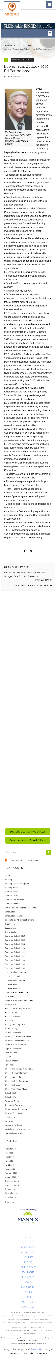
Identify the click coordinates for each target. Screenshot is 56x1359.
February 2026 (11, 1173)
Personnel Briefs (12, 1101)
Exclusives (9, 996)
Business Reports (12, 904)
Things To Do (28, 1252)
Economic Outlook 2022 (15, 952)
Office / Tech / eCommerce (16, 1081)
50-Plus (8, 876)
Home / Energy (11, 1029)
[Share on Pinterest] (31, 551)
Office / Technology (13, 1085)
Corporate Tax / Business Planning (19, 920)
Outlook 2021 (10, 1097)
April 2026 (9, 1165)
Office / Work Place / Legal (16, 1089)
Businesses (28, 1277)
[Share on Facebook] (24, 551)
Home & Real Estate (13, 1033)
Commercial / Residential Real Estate (21, 908)
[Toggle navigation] (49, 4)
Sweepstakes (28, 1302)
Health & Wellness (12, 1016)
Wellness (8, 1121)
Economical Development (16, 972)
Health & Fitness (11, 1012)
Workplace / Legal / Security (17, 1129)
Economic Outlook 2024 (15, 960)
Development (10, 928)
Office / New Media (13, 1077)
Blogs (28, 1297)
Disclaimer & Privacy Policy (15, 1330)
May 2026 (9, 1161)
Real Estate (28, 1272)
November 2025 (12, 1185)
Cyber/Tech (10, 924)
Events (28, 1262)
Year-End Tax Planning (14, 1133)
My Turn (8, 1057)
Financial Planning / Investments (19, 1000)
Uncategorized (11, 1117)
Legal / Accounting (13, 1049)
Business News (11, 896)
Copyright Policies (45, 1330)
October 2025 (10, 1189)
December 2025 (12, 1181)
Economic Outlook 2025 (15, 964)
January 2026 (11, 1177)
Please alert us (14, 1343)
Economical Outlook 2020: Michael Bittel (33, 585)
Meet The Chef (11, 1053)
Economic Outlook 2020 (22, 60)
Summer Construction (14, 1113)
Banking (8, 880)
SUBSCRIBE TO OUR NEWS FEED (23, 861)
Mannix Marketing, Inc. (39, 1319)
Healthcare (9, 1020)
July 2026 (9, 1153)
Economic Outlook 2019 (15, 944)
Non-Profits (9, 1065)
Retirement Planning (13, 1105)
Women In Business (13, 1125)
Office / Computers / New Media (19, 1069)
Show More (9, 1202)
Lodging (28, 1242)
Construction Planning (14, 916)
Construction (10, 912)
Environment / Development (17, 992)
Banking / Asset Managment (17, 884)
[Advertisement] (28, 706)
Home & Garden (28, 1287)
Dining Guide (10, 932)
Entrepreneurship (12, 988)
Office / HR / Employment (16, 1073)
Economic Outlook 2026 (15, 968)
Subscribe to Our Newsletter (27, 831)
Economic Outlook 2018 (15, 940)
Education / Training (13, 976)
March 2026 (10, 1169)
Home (28, 1237)
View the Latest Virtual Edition (27, 840)
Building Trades (11, 888)
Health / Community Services (17, 1008)
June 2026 (9, 1157)
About (28, 1282)
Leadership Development (15, 1045)
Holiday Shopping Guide (15, 1024)
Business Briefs (11, 892)
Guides (28, 1292)
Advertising (28, 1307)
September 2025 (12, 1193)
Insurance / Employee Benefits (18, 1037)
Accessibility (37, 1349)
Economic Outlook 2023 (15, 956)
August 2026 (10, 1149)
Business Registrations (14, 900)
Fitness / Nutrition (12, 1004)
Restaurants (28, 1247)
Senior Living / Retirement (16, 1109)
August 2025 (10, 1197)
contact (18, 1353)
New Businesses (12, 1061)
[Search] (48, 852)
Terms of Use (31, 1330)
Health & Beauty (28, 1267)
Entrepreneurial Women (15, 980)
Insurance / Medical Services (17, 1041)
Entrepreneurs (11, 984)
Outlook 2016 (10, 1093)
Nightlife (28, 1257)
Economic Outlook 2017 (15, 936)
